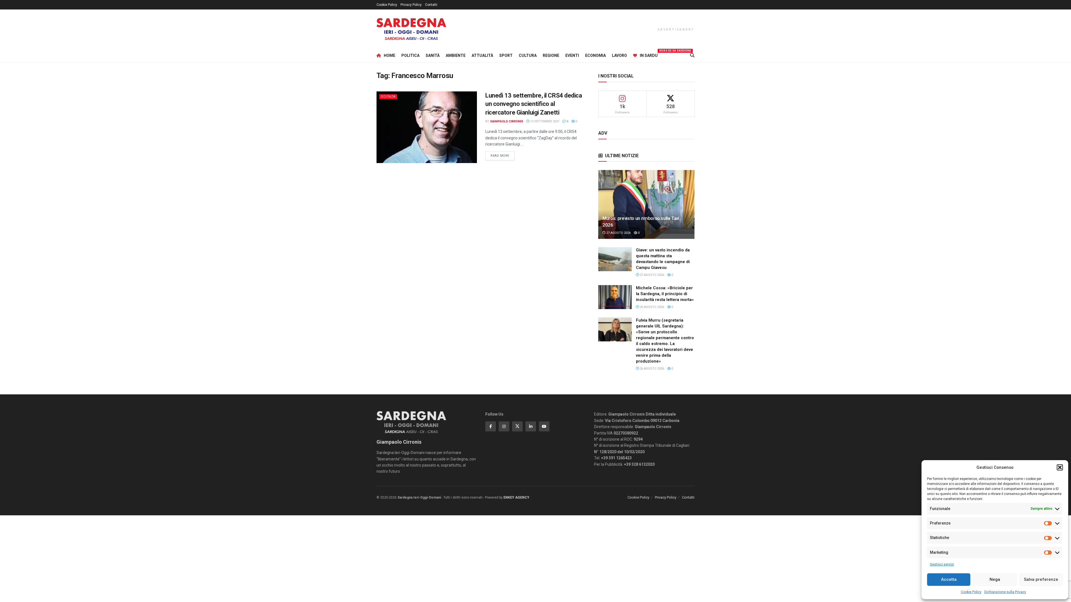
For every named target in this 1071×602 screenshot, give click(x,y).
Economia (595, 55)
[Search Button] (692, 55)
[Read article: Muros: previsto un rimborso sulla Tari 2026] (646, 204)
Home (389, 55)
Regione (551, 55)
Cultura (528, 55)
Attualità (482, 55)
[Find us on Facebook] (490, 426)
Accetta (949, 579)
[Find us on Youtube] (544, 426)
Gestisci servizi (942, 564)
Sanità (433, 55)
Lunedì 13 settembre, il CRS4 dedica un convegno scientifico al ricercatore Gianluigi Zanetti (533, 104)
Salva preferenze (1041, 579)
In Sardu (649, 55)
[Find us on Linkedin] (530, 426)
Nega (995, 579)
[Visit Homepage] (411, 29)
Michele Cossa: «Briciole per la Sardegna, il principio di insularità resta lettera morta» (665, 293)
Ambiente (455, 55)
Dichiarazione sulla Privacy (1005, 592)
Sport (506, 55)
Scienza (388, 96)
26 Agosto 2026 (651, 307)
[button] (1060, 467)
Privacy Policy (411, 5)
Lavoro (619, 55)
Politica (410, 55)
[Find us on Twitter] (517, 426)
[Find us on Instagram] (504, 426)
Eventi (572, 55)
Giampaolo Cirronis (506, 121)
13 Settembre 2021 (544, 121)
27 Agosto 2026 (618, 233)
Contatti (431, 5)
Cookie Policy (971, 592)
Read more (503, 155)
